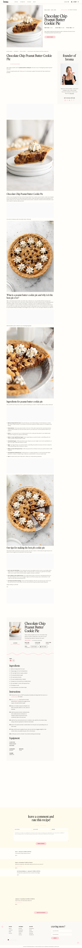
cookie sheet (14, 696)
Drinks (20, 933)
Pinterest (31, 933)
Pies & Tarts (47, 10)
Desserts (16, 51)
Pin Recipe (35, 646)
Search (68, 1)
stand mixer (16, 699)
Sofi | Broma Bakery (15, 644)
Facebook (31, 934)
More (10, 926)
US (10, 660)
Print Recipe (43, 646)
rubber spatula (12, 743)
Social (31, 926)
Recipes (21, 926)
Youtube (31, 931)
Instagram (31, 928)
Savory (20, 934)
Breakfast (21, 930)
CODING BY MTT (56, 946)
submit (55, 938)
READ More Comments (41, 912)
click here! (72, 93)
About (10, 928)
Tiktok (30, 930)
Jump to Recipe (50, 36)
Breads (20, 928)
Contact (10, 930)
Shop (10, 931)
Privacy (10, 933)
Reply (16, 855)
